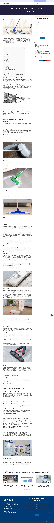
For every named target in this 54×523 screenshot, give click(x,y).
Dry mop (4, 367)
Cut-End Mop (7, 58)
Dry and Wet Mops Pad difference (8, 66)
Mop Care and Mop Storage (7, 73)
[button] (40, 60)
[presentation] (5, 482)
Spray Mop (7, 54)
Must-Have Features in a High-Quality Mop (9, 69)
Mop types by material (7, 60)
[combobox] (36, 26)
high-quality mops (24, 41)
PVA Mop (7, 65)
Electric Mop (7, 53)
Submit (42, 38)
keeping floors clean (24, 459)
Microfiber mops (5, 263)
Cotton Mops (7, 61)
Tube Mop (7, 59)
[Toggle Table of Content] (23, 48)
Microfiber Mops (8, 62)
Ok (46, 521)
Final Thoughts (6, 75)
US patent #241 (18, 83)
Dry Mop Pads (7, 67)
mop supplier (17, 437)
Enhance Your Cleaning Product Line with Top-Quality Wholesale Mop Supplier (14, 74)
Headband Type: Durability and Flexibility (11, 70)
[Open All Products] (24, 3)
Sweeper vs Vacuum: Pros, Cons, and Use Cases (42, 57)
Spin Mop (7, 52)
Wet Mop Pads (7, 68)
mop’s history (6, 79)
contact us (4, 438)
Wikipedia (23, 107)
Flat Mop (7, 55)
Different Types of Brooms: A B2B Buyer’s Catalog (42, 47)
